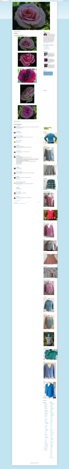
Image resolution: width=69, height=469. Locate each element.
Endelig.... (46, 416)
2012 (45, 403)
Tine (16, 145)
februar (46, 445)
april (45, 443)
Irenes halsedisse (46, 46)
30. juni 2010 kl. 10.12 (19, 133)
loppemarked (52, 432)
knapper (52, 429)
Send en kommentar (17, 200)
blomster (52, 406)
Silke (51, 447)
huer (51, 423)
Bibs (45, 433)
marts (45, 444)
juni (45, 415)
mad (51, 433)
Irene (16, 155)
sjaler (51, 448)
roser (51, 444)
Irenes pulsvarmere (46, 47)
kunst (51, 431)
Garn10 (46, 427)
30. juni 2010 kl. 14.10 (19, 169)
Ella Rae (46, 426)
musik (51, 436)
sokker (51, 450)
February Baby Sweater (52, 414)
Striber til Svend (46, 434)
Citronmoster (18, 140)
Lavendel (17, 150)
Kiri (51, 428)
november (46, 408)
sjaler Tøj (53, 404)
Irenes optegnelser (25, 4)
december (46, 406)
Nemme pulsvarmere (46, 48)
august (46, 413)
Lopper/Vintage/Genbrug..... (47, 424)
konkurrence (52, 430)
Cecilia (46, 418)
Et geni (46, 420)
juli (45, 414)
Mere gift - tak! (50, 58)
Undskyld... (46, 419)
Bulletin (46, 440)
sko (51, 449)
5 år (45, 417)
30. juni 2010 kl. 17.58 (19, 189)
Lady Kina (46, 425)
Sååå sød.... (46, 421)
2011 (45, 404)
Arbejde (52, 405)
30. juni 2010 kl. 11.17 (19, 142)
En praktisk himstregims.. (46, 438)
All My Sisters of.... (46, 430)
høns (51, 424)
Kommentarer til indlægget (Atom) (21, 203)
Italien (51, 425)
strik (51, 451)
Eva (16, 176)
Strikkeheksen (18, 171)
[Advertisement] (49, 83)
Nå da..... (46, 439)
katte (51, 427)
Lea (16, 187)
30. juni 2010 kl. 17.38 (19, 179)
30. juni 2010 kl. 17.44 (19, 184)
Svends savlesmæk (46, 429)
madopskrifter (52, 434)
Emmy (17, 131)
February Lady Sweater (52, 415)
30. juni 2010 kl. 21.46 (19, 198)
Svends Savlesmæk (46, 49)
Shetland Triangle (52, 446)
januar (46, 446)
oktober (46, 410)
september (46, 411)
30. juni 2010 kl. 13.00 (19, 164)
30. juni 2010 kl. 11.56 (19, 148)
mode (51, 435)
